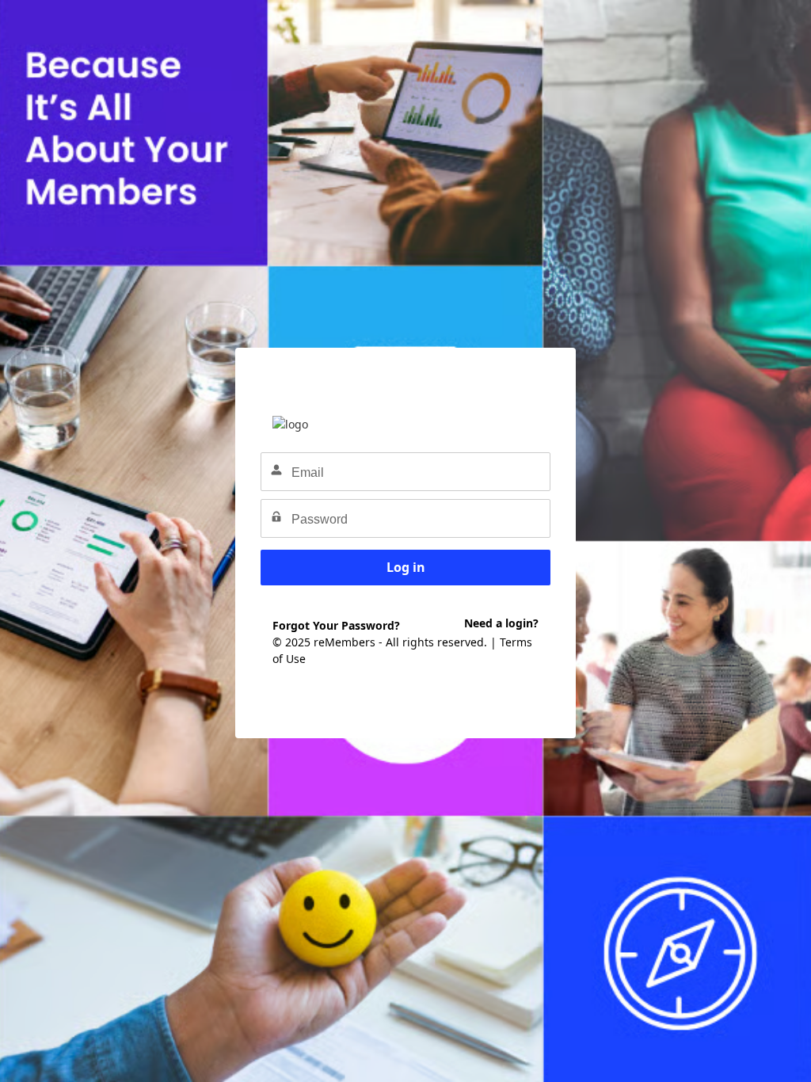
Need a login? (501, 623)
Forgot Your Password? (336, 625)
